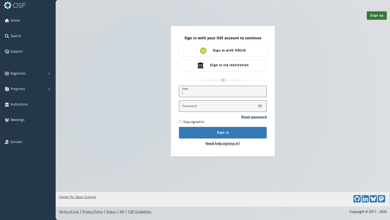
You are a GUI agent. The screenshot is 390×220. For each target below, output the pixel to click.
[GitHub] (357, 201)
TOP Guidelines (139, 211)
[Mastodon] (381, 201)
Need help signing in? (223, 143)
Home (15, 20)
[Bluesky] (373, 201)
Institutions (19, 104)
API (122, 211)
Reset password (254, 117)
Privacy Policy (92, 211)
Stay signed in (193, 122)
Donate (16, 142)
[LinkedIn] (365, 201)
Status (111, 211)
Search (16, 36)
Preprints (18, 89)
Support (17, 51)
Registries (18, 73)
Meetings (18, 120)
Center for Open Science (77, 197)
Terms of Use (69, 211)
